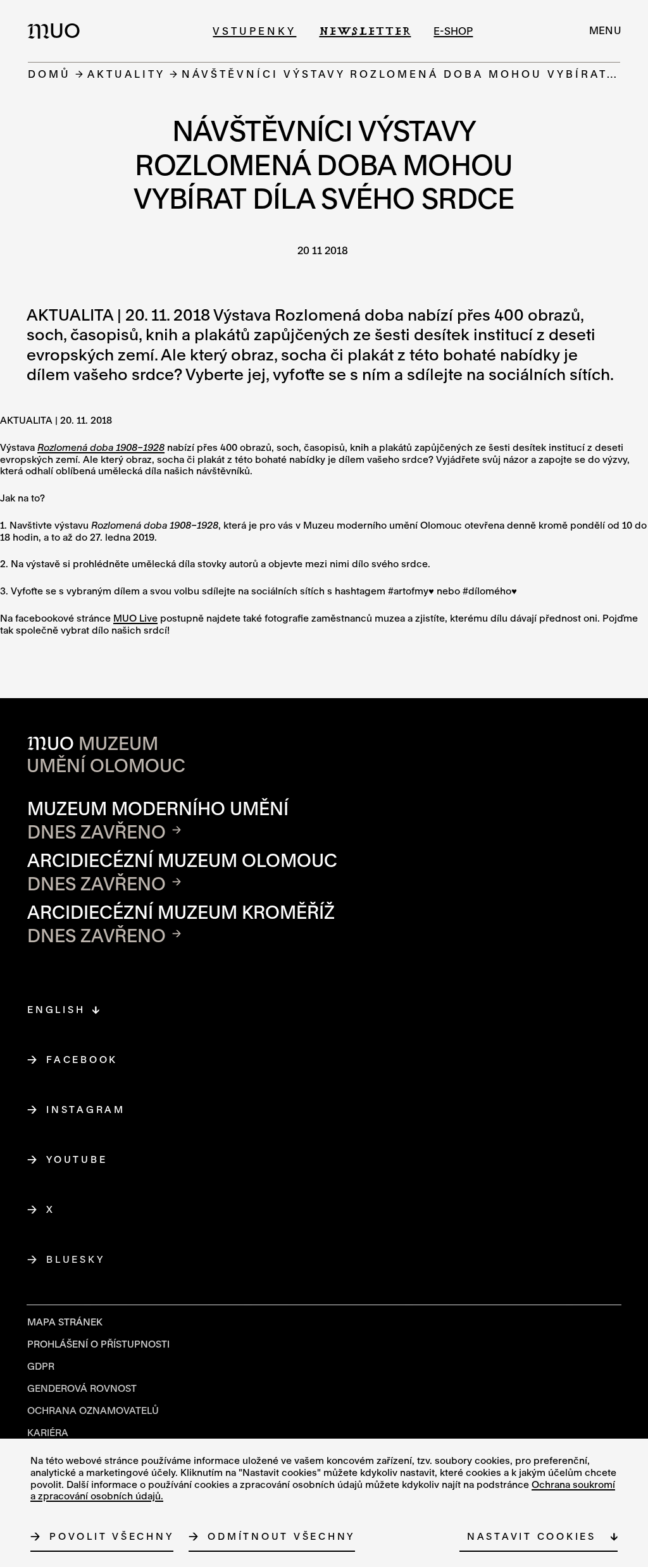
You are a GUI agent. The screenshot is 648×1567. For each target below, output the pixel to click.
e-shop (453, 31)
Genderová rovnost (82, 1388)
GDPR (40, 1366)
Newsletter (365, 31)
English (56, 1009)
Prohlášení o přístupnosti (98, 1343)
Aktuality (126, 74)
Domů (49, 74)
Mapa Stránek (65, 1321)
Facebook (82, 1059)
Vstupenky (254, 31)
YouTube (77, 1159)
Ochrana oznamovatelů (93, 1410)
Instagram (86, 1109)
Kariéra (47, 1432)
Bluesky (75, 1259)
